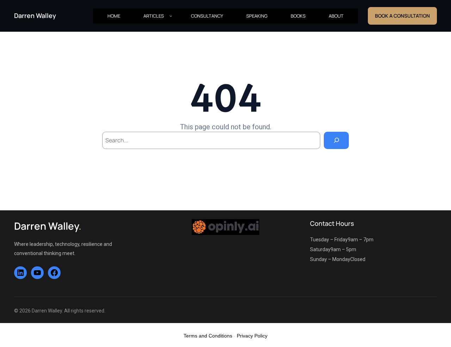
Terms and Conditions (208, 336)
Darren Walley (35, 15)
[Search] (336, 140)
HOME (113, 16)
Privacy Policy (252, 336)
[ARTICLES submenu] (170, 15)
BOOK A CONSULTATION (402, 15)
